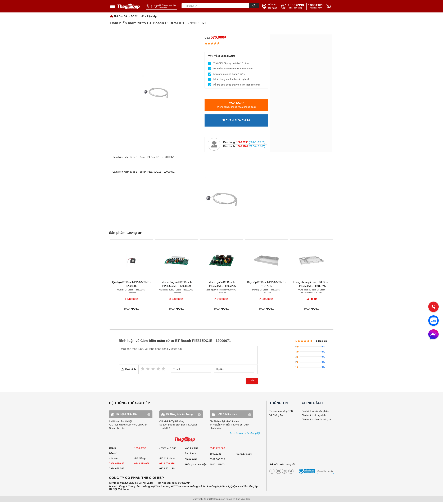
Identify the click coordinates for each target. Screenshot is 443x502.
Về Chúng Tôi (276, 415)
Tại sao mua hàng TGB (281, 411)
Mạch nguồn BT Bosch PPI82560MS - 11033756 (221, 284)
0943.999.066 (142, 463)
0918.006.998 (167, 463)
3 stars (153, 369)
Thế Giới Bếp (121, 16)
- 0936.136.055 (243, 453)
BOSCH (135, 16)
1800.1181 (215, 453)
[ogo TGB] (184, 439)
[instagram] (284, 471)
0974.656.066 (116, 468)
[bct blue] (307, 471)
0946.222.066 (217, 448)
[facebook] (271, 471)
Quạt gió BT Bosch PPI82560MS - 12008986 (131, 284)
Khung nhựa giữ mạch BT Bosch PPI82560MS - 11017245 (311, 284)
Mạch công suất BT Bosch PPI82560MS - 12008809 (176, 284)
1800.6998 (140, 448)
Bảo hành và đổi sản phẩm (315, 411)
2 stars (148, 369)
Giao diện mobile (325, 471)
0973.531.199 (167, 468)
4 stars (158, 369)
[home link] (128, 6)
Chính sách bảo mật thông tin (316, 419)
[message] (433, 334)
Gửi (252, 380)
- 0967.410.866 (167, 448)
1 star (143, 369)
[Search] (254, 5)
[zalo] (433, 321)
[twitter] (290, 471)
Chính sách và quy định (314, 415)
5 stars (163, 369)
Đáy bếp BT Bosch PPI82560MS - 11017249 (266, 284)
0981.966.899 (217, 459)
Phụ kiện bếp (149, 16)
